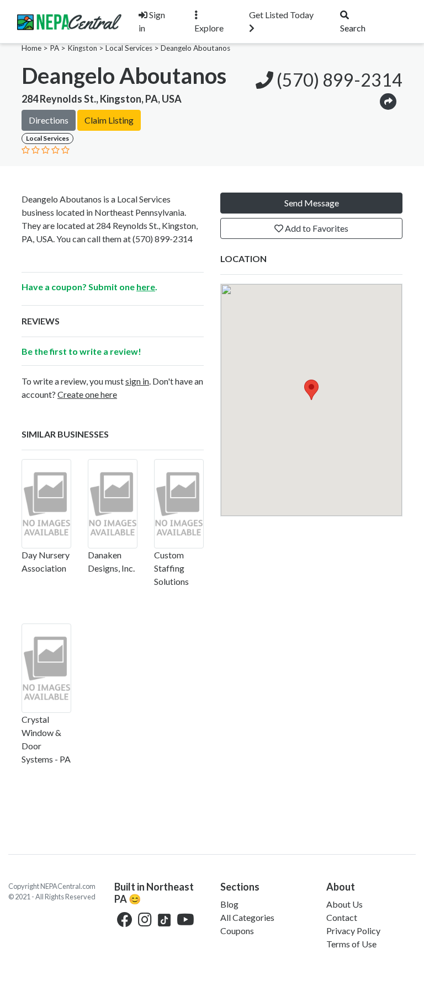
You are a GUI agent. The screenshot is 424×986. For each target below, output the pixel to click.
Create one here (87, 394)
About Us (344, 904)
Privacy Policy (353, 930)
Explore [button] (209, 28)
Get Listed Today (281, 14)
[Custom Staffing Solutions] (179, 504)
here (145, 286)
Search (352, 28)
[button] (388, 100)
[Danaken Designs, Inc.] (112, 504)
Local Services (128, 48)
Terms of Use (351, 944)
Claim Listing (109, 120)
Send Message (311, 203)
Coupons (237, 930)
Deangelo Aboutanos (195, 48)
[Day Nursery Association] (46, 504)
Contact (341, 917)
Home (31, 48)
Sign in (152, 21)
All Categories (247, 917)
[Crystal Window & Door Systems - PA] (46, 668)
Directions (48, 120)
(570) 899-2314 (337, 79)
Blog (229, 904)
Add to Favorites (315, 228)
